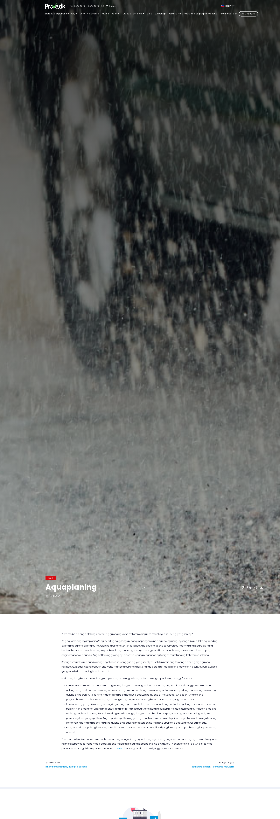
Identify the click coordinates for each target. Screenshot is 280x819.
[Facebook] (242, 587)
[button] (133, 13)
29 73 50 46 (79, 6)
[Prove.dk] (55, 6)
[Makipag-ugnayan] (103, 6)
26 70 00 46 (93, 6)
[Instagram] (255, 587)
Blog (50, 577)
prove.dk (121, 748)
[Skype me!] (249, 587)
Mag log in (250, 13)
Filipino (228, 5)
